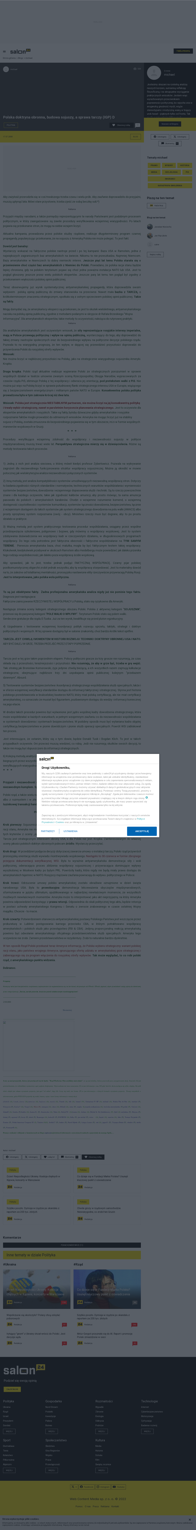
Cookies (60, 822)
